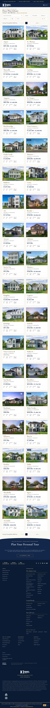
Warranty (19, 642)
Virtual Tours (36, 642)
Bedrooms (43, 15)
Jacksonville (40, 631)
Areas (4, 568)
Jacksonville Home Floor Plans (16, 664)
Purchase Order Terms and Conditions (7, 659)
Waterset (27, 623)
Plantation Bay (28, 581)
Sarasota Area (5, 578)
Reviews (3, 646)
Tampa (27, 633)
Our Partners (4, 644)
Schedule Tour (36, 640)
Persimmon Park (29, 621)
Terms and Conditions (6, 654)
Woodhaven (28, 597)
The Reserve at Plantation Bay (30, 590)
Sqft (12, 18)
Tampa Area (4, 580)
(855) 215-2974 (14, 563)
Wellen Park (40, 617)
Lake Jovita (28, 619)
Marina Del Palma (29, 576)
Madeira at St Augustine (42, 583)
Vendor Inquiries (37, 644)
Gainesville (35, 631)
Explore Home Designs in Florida (31, 663)
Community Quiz (21, 640)
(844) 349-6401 (21, 563)
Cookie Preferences (25, 677)
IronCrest (39, 581)
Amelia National (40, 576)
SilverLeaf (39, 591)
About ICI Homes (5, 638)
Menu (46, 5)
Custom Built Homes (6, 642)
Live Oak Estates (29, 607)
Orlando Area (4, 576)
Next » (37, 23)
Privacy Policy (5, 656)
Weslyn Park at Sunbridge (30, 609)
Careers (3, 652)
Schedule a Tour (25, 555)
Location (26, 15)
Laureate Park (28, 605)
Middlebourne (40, 585)
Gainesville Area (5, 572)
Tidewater (39, 593)
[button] (16, 48)
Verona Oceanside (29, 595)
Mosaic (27, 577)
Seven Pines (40, 589)
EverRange (39, 577)
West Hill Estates (29, 625)
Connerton (28, 617)
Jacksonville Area (5, 574)
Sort (43, 18)
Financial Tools (20, 638)
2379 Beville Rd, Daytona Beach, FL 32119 (25, 675)
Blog (19, 644)
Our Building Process (6, 640)
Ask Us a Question (37, 638)
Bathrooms (5, 18)
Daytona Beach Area (6, 570)
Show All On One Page (22, 12)
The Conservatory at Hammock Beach (29, 584)
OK (44, 705)
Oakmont (39, 605)
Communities (34, 15)
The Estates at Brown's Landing (30, 587)
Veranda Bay (28, 593)
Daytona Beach (29, 631)
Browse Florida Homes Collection (17, 663)
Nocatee (39, 587)
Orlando (45, 631)
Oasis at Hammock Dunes (31, 579)
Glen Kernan (40, 579)
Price (18, 18)
